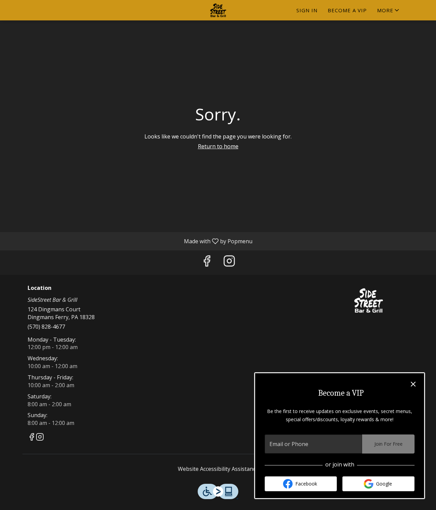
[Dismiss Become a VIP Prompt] (413, 384)
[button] (389, 10)
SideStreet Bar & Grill (369, 300)
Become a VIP (347, 10)
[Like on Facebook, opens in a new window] (207, 262)
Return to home (218, 146)
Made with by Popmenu (128, 240)
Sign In (306, 10)
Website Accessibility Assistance (218, 469)
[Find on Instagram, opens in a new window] (229, 262)
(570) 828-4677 (46, 326)
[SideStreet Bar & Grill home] (218, 10)
